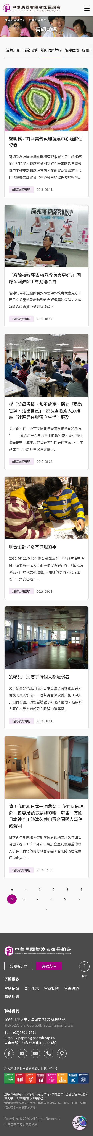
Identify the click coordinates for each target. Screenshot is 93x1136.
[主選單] (87, 8)
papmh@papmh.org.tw (36, 1037)
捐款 (80, 1123)
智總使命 (11, 988)
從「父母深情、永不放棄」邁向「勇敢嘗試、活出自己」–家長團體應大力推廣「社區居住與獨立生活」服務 (45, 410)
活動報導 (30, 50)
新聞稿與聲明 (51, 50)
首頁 (7, 20)
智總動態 (19, 20)
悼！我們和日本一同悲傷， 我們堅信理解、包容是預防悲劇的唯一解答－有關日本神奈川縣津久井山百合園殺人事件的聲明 (46, 816)
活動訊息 (13, 50)
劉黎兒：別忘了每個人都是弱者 (39, 676)
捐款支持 (49, 965)
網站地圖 (11, 996)
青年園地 (31, 988)
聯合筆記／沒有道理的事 (32, 547)
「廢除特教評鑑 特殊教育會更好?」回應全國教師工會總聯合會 (45, 278)
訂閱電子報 (18, 965)
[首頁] (32, 8)
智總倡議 (72, 50)
